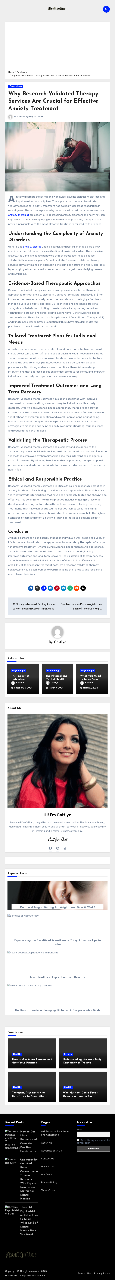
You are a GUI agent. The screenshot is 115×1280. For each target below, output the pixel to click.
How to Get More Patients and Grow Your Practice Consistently (32, 1063)
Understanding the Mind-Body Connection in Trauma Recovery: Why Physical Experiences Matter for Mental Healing (29, 1179)
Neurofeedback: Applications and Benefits (57, 977)
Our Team (46, 1174)
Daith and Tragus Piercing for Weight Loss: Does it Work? (57, 907)
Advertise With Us (51, 1150)
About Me (46, 1142)
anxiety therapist (18, 214)
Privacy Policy (49, 1182)
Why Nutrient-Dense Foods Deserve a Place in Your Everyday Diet (80, 1096)
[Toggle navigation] (7, 9)
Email (79, 1129)
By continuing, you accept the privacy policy (93, 1141)
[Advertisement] (58, 46)
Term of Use (48, 1190)
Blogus (24, 1275)
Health (17, 1054)
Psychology (15, 86)
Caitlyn (21, 116)
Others (68, 1054)
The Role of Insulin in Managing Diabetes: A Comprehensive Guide (57, 1010)
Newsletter (47, 1166)
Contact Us (47, 1158)
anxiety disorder (32, 246)
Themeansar (39, 1275)
